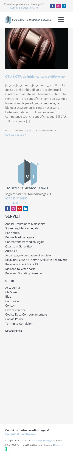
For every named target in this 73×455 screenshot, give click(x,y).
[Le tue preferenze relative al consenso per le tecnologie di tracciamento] (6, 449)
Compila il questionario (24, 7)
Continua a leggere (14, 134)
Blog (31, 130)
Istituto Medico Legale (43, 440)
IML (10, 130)
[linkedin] (64, 6)
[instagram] (58, 6)
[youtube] (19, 208)
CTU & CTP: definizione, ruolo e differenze (35, 76)
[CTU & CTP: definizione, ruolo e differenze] (36, 48)
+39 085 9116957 (16, 198)
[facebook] (52, 6)
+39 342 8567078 (16, 203)
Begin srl (58, 444)
